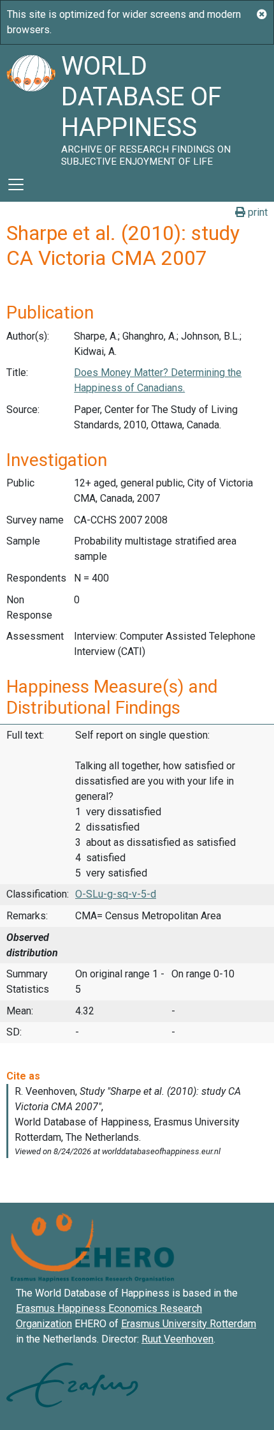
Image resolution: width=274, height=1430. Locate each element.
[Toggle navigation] (15, 184)
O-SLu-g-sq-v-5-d (115, 894)
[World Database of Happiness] (30, 106)
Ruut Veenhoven (177, 1339)
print (256, 212)
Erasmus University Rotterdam (188, 1324)
